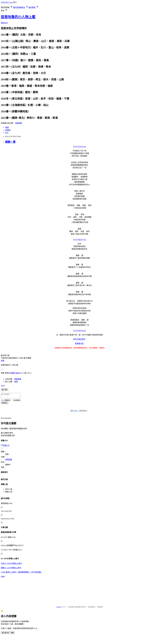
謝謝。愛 (10, 141)
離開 (12, 633)
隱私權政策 (91, 607)
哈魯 (2, 361)
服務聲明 (100, 607)
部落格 (7, 130)
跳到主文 (4, 23)
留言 (17, 373)
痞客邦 (13, 373)
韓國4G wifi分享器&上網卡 (11, 568)
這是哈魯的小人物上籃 (18, 17)
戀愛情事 (17, 379)
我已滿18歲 (5, 633)
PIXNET (63, 607)
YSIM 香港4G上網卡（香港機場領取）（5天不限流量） (21, 572)
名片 (7, 133)
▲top (3, 385)
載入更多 (4, 389)
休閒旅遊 (18, 123)
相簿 (7, 127)
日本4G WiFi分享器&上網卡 (11, 563)
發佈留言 (4, 403)
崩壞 (16, 382)
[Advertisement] (11, 591)
